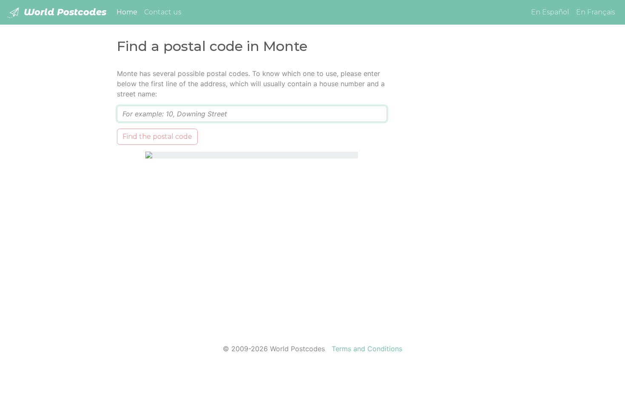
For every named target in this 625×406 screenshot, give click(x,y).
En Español (550, 12)
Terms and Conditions (367, 348)
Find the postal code (157, 137)
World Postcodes (63, 12)
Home (128, 12)
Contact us (162, 12)
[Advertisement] (454, 195)
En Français (595, 12)
